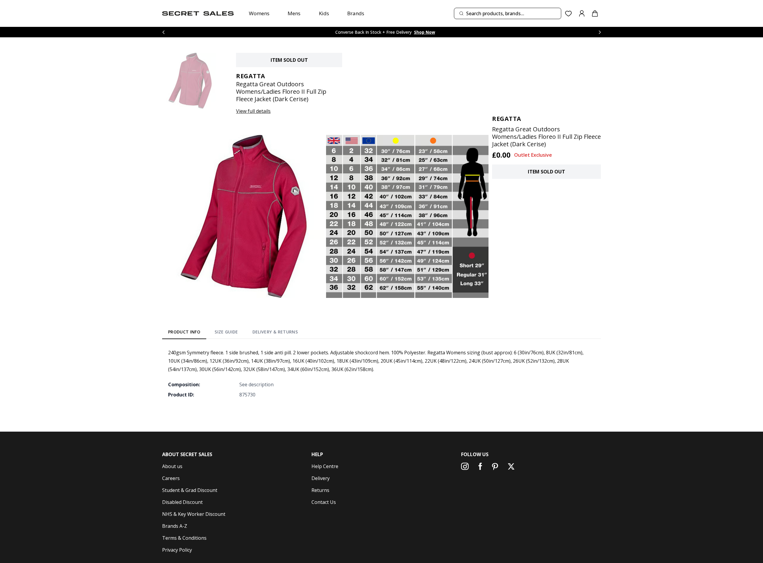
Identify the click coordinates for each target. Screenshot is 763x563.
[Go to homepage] (198, 13)
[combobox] (507, 13)
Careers (171, 478)
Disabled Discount (182, 502)
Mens (294, 13)
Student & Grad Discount (189, 490)
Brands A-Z (174, 526)
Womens (259, 13)
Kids (324, 13)
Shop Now (424, 32)
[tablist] (233, 333)
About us (172, 466)
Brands (355, 13)
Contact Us (323, 502)
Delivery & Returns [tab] (275, 332)
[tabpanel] (381, 373)
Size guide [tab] (226, 332)
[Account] (582, 13)
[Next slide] (599, 32)
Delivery (320, 478)
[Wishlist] (568, 13)
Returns (320, 490)
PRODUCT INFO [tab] (184, 332)
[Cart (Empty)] (595, 13)
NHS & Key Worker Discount (193, 514)
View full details (253, 111)
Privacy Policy (177, 550)
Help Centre (324, 466)
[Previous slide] (163, 32)
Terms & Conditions (184, 538)
